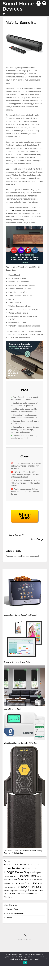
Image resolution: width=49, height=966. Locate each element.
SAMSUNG (36, 886)
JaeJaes (8, 879)
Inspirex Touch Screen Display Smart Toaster (20, 615)
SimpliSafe (13, 890)
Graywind (29, 872)
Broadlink (27, 865)
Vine (26, 894)
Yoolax (8, 897)
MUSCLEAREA (14, 883)
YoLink (34, 894)
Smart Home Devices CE (15, 913)
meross (6, 883)
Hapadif (38, 873)
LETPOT (27, 879)
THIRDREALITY (9, 894)
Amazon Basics (14, 865)
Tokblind (16, 894)
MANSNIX (40, 879)
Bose (22, 864)
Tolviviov (21, 894)
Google (9, 871)
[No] (46, 959)
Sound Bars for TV (16, 535)
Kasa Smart (18, 879)
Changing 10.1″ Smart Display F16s (17, 662)
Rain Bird (13, 887)
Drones (9, 917)
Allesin (6, 865)
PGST (33, 883)
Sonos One (23, 539)
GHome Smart (32, 869)
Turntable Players (12, 909)
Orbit (27, 883)
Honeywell (13, 876)
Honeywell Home (27, 875)
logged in (20, 556)
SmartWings (22, 890)
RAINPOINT (24, 886)
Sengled (6, 890)
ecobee (39, 864)
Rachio (9, 887)
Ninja (22, 883)
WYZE (30, 894)
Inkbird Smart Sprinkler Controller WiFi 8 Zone (20, 743)
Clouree (33, 865)
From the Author (14, 868)
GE (26, 868)
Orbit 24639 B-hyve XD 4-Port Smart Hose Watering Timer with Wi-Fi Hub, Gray (23, 851)
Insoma (39, 876)
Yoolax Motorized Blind (12, 709)
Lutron (34, 879)
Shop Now (24, 516)
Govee (19, 872)
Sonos (30, 890)
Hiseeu (6, 876)
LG (31, 879)
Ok (25, 963)
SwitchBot (38, 890)
